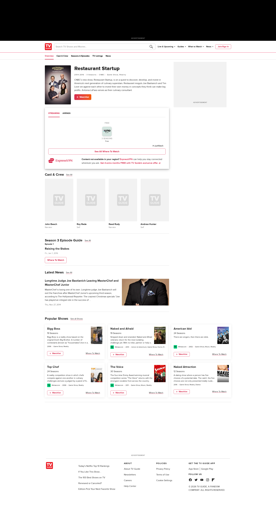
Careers (128, 480)
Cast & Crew (62, 56)
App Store (194, 468)
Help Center (130, 486)
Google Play (207, 468)
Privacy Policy (163, 468)
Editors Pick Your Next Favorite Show (96, 489)
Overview (49, 56)
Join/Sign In (223, 46)
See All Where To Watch (107, 151)
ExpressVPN (126, 159)
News (208, 46)
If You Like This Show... (89, 471)
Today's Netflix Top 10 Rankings (93, 466)
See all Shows (76, 319)
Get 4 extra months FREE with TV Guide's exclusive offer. (129, 163)
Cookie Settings (164, 480)
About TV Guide (132, 468)
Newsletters (130, 474)
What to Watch (195, 46)
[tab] (54, 113)
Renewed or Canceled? (90, 483)
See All (69, 174)
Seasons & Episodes (80, 56)
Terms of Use (162, 474)
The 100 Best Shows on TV (91, 477)
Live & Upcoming (165, 46)
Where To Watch (55, 260)
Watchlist (84, 97)
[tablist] (107, 113)
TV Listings (97, 56)
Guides (181, 46)
